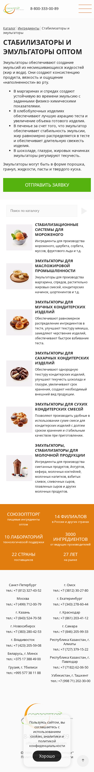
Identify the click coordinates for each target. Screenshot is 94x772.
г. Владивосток (23, 640)
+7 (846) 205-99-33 (74, 631)
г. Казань (23, 612)
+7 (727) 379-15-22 (74, 649)
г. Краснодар (70, 612)
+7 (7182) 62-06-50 (74, 667)
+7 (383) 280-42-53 (27, 631)
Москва (23, 599)
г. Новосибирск (22, 626)
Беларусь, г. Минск (23, 654)
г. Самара (69, 626)
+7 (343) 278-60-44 (74, 604)
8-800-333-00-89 (44, 8)
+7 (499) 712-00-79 (27, 604)
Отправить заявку (47, 185)
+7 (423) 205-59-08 (27, 645)
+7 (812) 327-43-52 (27, 590)
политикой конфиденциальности (47, 743)
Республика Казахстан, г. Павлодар (70, 659)
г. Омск (69, 585)
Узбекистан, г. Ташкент (69, 675)
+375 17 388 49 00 (27, 659)
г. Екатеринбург (70, 599)
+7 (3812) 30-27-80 (74, 590)
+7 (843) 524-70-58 (27, 618)
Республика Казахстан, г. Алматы (70, 642)
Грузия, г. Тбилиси (22, 667)
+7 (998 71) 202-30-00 (74, 680)
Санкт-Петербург (23, 585)
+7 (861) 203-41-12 (74, 618)
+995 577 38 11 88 (27, 672)
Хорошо (47, 756)
